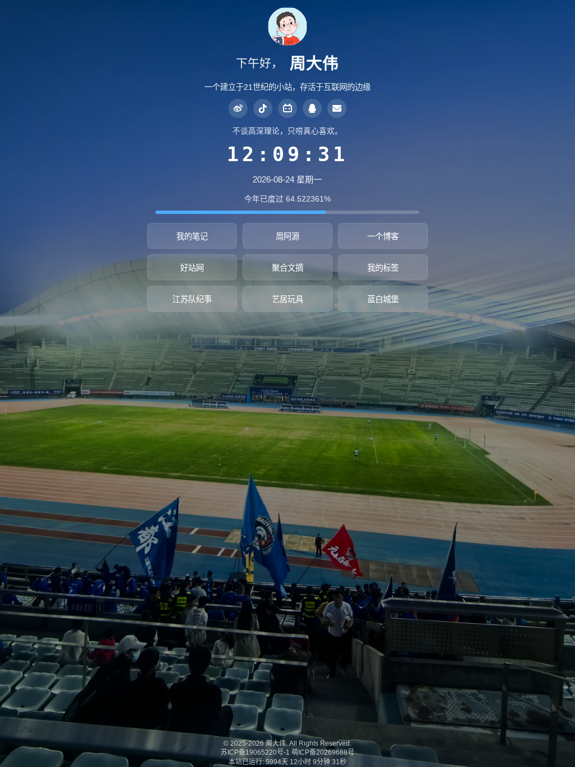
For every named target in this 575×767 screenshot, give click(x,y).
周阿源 (287, 236)
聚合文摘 (287, 267)
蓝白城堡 (383, 299)
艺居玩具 (287, 299)
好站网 (192, 267)
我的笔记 (192, 236)
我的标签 (383, 267)
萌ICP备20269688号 (322, 752)
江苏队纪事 (192, 299)
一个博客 (383, 236)
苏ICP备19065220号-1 (255, 752)
